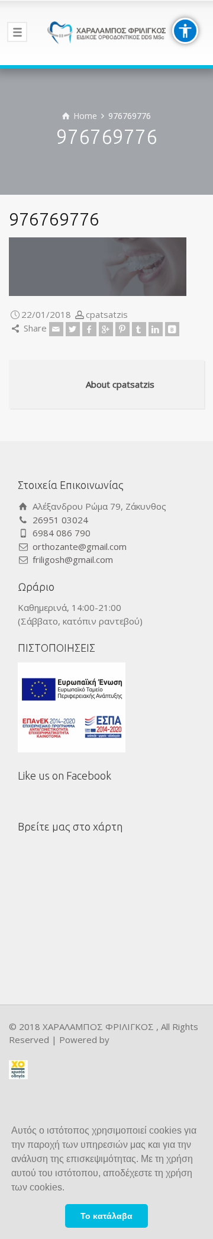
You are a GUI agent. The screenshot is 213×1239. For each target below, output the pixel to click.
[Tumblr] (139, 329)
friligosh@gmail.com (73, 559)
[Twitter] (73, 329)
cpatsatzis (107, 314)
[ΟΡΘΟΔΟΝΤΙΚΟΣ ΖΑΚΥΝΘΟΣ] (107, 32)
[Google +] (106, 329)
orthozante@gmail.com (80, 546)
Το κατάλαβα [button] (106, 1216)
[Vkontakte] (172, 329)
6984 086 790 (62, 533)
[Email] (56, 329)
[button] (68, 1188)
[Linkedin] (156, 329)
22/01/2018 (46, 314)
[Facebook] (89, 329)
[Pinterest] (122, 329)
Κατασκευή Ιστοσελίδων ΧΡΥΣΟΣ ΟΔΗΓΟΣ (18, 1070)
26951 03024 (60, 520)
